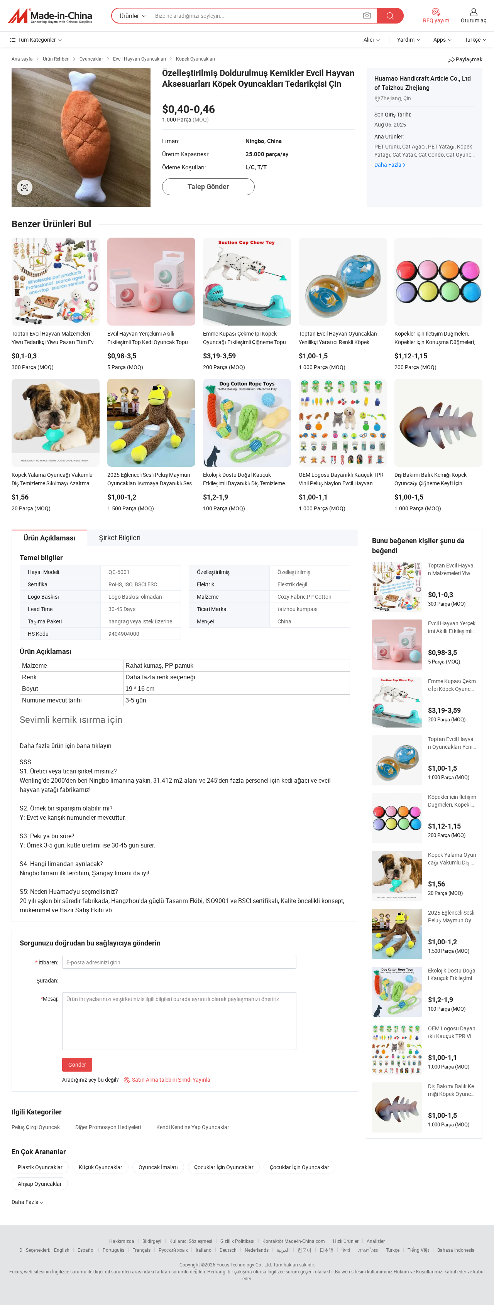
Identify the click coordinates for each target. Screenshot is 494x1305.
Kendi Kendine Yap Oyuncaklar (192, 1127)
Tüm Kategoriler (37, 39)
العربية (283, 1250)
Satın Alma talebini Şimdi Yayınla (167, 1079)
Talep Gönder (208, 186)
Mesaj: (49, 998)
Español (86, 1250)
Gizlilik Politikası (237, 1241)
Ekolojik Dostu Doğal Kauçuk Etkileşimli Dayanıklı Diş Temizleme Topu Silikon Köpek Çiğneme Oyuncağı (451, 974)
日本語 (326, 1250)
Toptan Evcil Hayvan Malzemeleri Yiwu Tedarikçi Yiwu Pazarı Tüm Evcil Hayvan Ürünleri (451, 569)
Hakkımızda (121, 1241)
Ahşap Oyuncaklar (40, 1183)
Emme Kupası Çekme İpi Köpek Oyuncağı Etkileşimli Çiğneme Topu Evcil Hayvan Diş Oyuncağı (452, 685)
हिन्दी (346, 1250)
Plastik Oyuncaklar (40, 1167)
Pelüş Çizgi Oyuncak (36, 1127)
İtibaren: (46, 962)
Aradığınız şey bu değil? (90, 1079)
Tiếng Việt (418, 1250)
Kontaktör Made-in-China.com (293, 1241)
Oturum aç (473, 20)
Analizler (376, 1241)
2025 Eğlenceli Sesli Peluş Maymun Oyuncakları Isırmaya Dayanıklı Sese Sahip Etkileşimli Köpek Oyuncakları (451, 916)
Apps (439, 39)
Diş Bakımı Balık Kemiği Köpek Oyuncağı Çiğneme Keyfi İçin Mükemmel (451, 1090)
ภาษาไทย (368, 1250)
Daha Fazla (387, 164)
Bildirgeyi (151, 1241)
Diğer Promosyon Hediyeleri (108, 1127)
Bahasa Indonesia (456, 1250)
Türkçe (392, 1250)
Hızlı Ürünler (346, 1241)
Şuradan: (47, 980)
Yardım (405, 39)
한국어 (304, 1250)
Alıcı (369, 39)
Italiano (203, 1250)
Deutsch (228, 1250)
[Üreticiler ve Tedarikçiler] (50, 16)
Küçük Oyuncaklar (100, 1167)
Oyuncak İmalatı (158, 1167)
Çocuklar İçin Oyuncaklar (224, 1167)
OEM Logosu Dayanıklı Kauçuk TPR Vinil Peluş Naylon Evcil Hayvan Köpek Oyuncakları (451, 1032)
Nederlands (257, 1250)
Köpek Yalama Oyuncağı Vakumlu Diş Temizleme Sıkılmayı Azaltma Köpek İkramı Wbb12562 (452, 858)
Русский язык (173, 1250)
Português (113, 1250)
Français (141, 1250)
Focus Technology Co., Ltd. (244, 1264)
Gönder (77, 1064)
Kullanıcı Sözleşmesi (190, 1241)
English (61, 1250)
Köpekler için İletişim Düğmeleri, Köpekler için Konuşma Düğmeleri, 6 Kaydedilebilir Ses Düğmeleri (452, 801)
